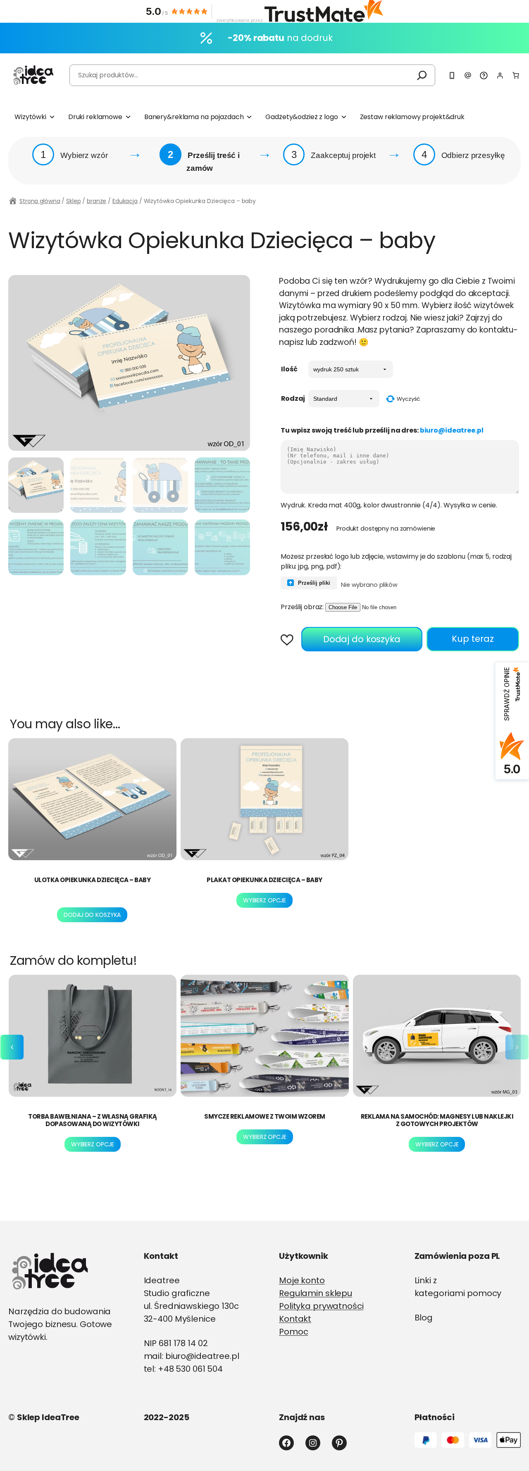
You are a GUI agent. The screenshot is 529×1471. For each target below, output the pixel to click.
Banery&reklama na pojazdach (194, 117)
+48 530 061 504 (190, 1369)
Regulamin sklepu (315, 1293)
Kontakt (295, 1319)
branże (96, 201)
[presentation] (12, 1047)
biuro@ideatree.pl (452, 430)
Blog (424, 1317)
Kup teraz (473, 639)
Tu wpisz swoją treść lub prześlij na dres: (382, 430)
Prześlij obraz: (302, 607)
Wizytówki (30, 117)
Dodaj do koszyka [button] (92, 915)
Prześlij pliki (313, 583)
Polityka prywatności (321, 1306)
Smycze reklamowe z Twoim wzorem (264, 1116)
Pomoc (293, 1331)
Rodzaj (293, 398)
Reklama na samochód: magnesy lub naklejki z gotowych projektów (437, 1120)
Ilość (289, 369)
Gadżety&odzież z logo (301, 117)
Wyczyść (408, 399)
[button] (290, 640)
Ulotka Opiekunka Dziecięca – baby (92, 879)
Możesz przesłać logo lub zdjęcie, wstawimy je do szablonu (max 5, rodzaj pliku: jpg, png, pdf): (396, 562)
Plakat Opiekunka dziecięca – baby (264, 879)
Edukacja (125, 201)
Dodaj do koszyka (361, 639)
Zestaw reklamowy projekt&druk (412, 117)
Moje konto (302, 1280)
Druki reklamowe (95, 117)
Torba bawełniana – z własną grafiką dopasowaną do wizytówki (92, 1120)
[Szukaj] (422, 75)
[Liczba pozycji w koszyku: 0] (516, 75)
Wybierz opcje (264, 900)
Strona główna (39, 201)
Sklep (73, 201)
